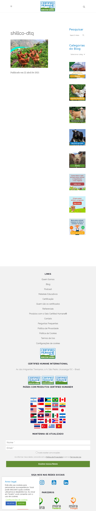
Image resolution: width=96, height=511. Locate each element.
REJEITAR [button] (10, 503)
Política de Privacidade (48, 328)
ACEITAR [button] (21, 503)
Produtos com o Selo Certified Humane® (48, 314)
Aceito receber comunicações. (49, 453)
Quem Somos (48, 279)
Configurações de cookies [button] (48, 343)
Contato (48, 318)
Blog (48, 284)
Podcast (48, 289)
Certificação (48, 299)
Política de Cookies (48, 333)
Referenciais (48, 309)
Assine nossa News (48, 464)
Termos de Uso (48, 338)
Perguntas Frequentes (48, 323)
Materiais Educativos (48, 294)
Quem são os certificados (48, 304)
